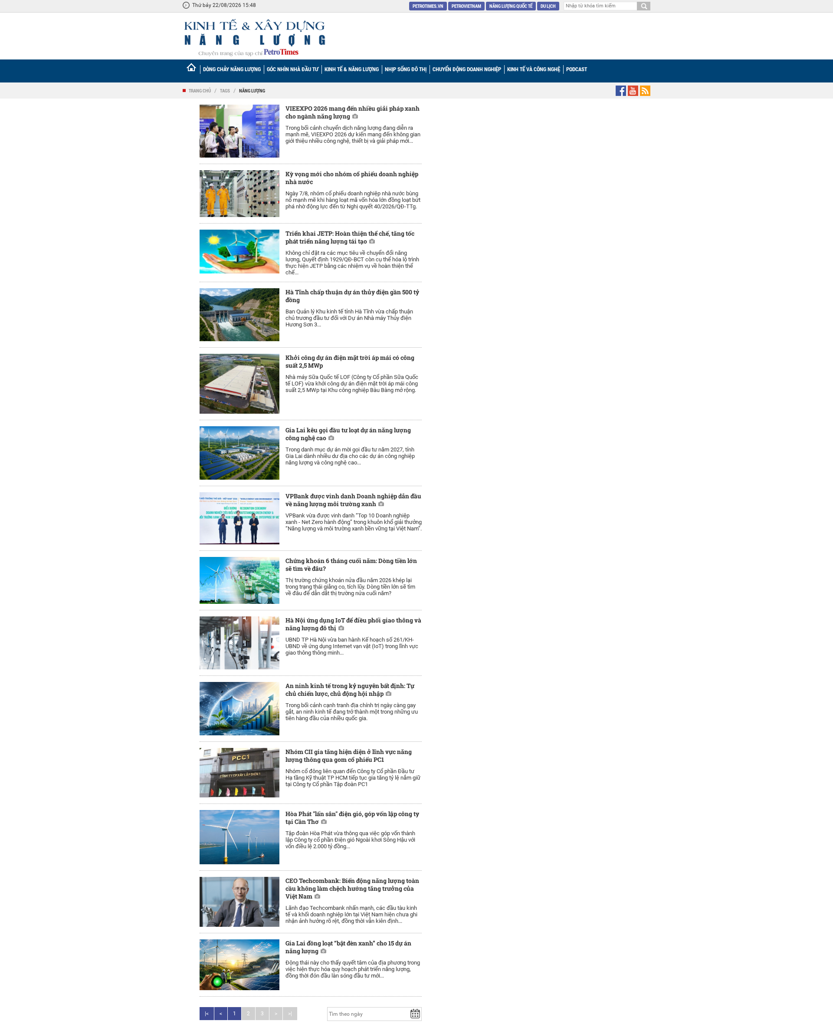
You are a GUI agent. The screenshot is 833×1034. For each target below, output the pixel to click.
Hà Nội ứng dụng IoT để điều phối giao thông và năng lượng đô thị (353, 624)
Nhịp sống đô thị (405, 69)
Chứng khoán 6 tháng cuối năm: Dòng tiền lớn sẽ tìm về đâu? (351, 565)
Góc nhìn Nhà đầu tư (292, 69)
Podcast (576, 69)
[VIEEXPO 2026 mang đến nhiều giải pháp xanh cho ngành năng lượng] (239, 131)
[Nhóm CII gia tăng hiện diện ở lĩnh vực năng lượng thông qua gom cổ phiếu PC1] (239, 772)
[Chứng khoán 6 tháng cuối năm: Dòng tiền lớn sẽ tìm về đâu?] (239, 580)
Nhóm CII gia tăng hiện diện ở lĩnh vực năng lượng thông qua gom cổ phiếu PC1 (348, 756)
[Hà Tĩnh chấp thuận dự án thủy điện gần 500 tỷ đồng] (239, 315)
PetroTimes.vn (428, 6)
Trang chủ (200, 90)
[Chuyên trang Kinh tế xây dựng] (254, 37)
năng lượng (252, 90)
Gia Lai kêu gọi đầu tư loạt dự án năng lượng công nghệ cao (348, 434)
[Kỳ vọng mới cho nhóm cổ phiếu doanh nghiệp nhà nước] (239, 193)
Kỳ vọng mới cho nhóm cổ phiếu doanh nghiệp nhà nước (351, 178)
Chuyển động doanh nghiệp (467, 69)
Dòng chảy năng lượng (232, 69)
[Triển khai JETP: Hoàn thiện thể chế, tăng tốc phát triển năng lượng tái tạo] (239, 252)
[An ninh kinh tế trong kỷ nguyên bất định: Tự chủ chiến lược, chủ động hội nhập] (239, 708)
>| (290, 1014)
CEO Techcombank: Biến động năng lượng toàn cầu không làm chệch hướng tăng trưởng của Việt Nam (352, 888)
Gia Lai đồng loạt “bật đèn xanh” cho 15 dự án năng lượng (348, 947)
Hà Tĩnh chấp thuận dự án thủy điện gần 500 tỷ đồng (352, 296)
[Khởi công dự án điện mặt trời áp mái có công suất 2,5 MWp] (239, 384)
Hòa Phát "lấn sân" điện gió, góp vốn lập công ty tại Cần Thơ (352, 818)
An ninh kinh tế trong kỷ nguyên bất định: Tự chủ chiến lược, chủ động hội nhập (349, 690)
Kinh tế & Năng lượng (352, 69)
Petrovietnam (466, 6)
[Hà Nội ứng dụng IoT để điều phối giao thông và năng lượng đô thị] (239, 643)
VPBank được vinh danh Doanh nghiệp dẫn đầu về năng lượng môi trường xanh (353, 500)
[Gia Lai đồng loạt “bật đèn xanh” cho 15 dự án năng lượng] (239, 964)
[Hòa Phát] (239, 837)
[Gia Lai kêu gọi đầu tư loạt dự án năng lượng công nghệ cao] (239, 453)
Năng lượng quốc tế (510, 6)
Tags (225, 90)
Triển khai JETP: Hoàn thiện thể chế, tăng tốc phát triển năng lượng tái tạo (349, 237)
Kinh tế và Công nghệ (533, 69)
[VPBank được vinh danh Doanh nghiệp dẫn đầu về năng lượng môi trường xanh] (239, 518)
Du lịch (548, 6)
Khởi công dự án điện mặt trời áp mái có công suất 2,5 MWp (349, 361)
